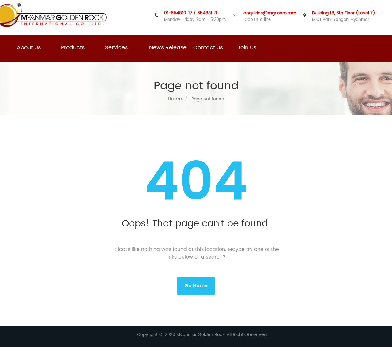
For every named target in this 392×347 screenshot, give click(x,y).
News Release (168, 47)
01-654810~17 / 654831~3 (190, 13)
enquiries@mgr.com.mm (269, 13)
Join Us (246, 47)
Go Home (196, 285)
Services (116, 47)
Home (175, 99)
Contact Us (208, 47)
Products (73, 47)
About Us (29, 47)
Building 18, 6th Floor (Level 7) (343, 13)
